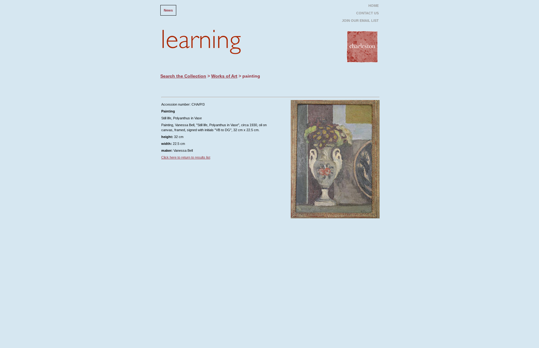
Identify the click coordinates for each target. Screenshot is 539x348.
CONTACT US (367, 13)
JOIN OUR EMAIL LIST (360, 20)
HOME (373, 5)
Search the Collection (183, 76)
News (168, 10)
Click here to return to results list (185, 157)
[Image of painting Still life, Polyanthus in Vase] (335, 220)
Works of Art (224, 76)
